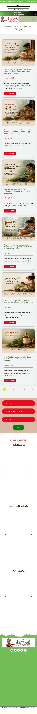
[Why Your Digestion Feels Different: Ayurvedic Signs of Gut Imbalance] (18, 172)
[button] (1, 13)
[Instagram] (18, 650)
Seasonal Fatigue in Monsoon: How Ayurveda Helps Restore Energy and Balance (18, 131)
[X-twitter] (21, 650)
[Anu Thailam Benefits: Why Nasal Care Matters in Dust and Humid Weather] (18, 341)
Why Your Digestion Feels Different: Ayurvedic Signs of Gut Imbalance (17, 191)
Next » (31, 389)
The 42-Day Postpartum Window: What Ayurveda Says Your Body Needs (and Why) (17, 71)
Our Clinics (17, 10)
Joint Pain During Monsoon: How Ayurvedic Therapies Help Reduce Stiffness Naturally (18, 246)
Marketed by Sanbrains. (18, 709)
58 (24, 389)
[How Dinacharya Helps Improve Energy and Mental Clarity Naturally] (18, 284)
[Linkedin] (25, 650)
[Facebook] (15, 650)
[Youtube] (11, 650)
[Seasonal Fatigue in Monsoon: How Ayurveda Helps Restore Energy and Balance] (18, 113)
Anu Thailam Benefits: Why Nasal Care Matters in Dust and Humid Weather (17, 359)
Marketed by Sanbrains (6, 713)
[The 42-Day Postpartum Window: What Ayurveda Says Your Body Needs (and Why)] (18, 52)
